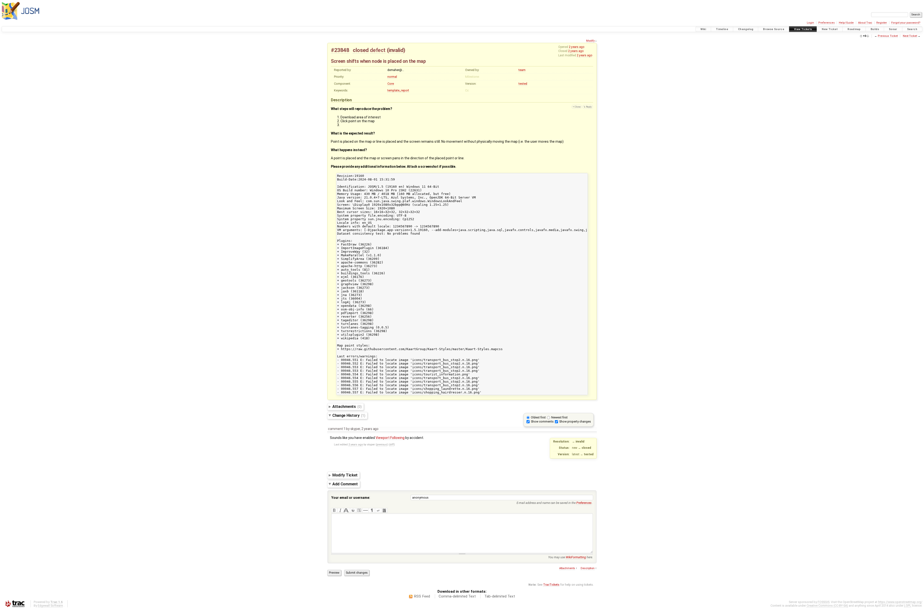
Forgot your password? (905, 22)
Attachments (346, 406)
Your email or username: (350, 498)
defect (377, 50)
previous (382, 444)
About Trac (865, 22)
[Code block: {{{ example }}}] (359, 510)
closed (361, 50)
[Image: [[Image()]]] (384, 510)
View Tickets (803, 29)
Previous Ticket (888, 36)
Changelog (745, 29)
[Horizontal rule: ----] (365, 510)
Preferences (826, 22)
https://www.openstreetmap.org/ (900, 602)
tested (523, 83)
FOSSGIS (823, 602)
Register (881, 22)
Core (390, 83)
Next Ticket (910, 36)
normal (392, 76)
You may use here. (570, 557)
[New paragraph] (372, 510)
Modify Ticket (345, 475)
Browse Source (773, 29)
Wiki (703, 29)
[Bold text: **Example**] (334, 510)
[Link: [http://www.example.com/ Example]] (353, 510)
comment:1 (337, 429)
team (522, 70)
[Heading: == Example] (347, 510)
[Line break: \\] (378, 510)
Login (810, 22)
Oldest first (538, 417)
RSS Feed (422, 596)
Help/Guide (846, 22)
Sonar (893, 29)
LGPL (907, 605)
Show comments (542, 421)
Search (912, 29)
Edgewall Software (50, 605)
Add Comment (345, 484)
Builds (875, 29)
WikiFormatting (576, 557)
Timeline (722, 29)
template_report (398, 90)
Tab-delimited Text (499, 596)
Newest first (559, 417)
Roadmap (854, 29)
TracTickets (551, 584)
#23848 (340, 50)
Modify (590, 40)
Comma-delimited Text (457, 596)
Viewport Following (390, 438)
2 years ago (576, 47)
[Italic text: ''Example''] (340, 510)
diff (392, 444)
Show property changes (575, 421)
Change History (348, 415)
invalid (396, 50)
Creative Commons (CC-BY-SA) (827, 605)
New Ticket (830, 29)
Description (588, 568)
